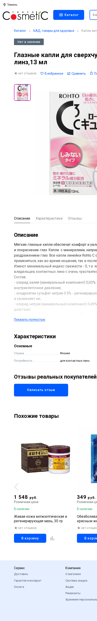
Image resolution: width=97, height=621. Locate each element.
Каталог (20, 30)
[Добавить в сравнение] (52, 538)
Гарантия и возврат (28, 580)
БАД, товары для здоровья (53, 30)
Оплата (19, 587)
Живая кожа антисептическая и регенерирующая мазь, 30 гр (40, 518)
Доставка (21, 574)
